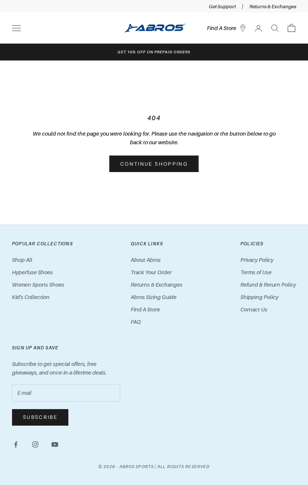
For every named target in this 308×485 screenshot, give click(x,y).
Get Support (222, 6)
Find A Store (145, 309)
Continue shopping (154, 164)
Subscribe (40, 417)
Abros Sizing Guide (154, 297)
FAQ (136, 322)
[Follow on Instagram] (35, 444)
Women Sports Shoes (38, 284)
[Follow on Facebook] (16, 444)
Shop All (22, 260)
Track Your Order (151, 272)
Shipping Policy (259, 297)
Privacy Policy (256, 260)
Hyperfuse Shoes (32, 272)
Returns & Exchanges (272, 6)
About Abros (146, 260)
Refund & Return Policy (268, 284)
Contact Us (253, 309)
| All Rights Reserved (182, 466)
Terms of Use (256, 272)
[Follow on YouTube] (55, 444)
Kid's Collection (31, 297)
